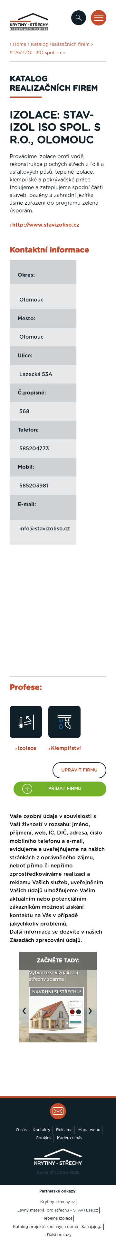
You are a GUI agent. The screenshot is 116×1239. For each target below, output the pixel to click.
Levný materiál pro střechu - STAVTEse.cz (57, 1210)
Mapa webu (89, 1130)
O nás (21, 1130)
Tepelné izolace (57, 1218)
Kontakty (41, 1130)
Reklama (64, 1130)
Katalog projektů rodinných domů (45, 1227)
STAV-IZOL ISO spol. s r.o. (38, 53)
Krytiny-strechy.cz (57, 1202)
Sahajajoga (92, 1227)
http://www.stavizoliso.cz (45, 225)
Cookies (43, 1138)
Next (91, 1014)
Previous (25, 1014)
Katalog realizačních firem (60, 44)
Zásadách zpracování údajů (45, 940)
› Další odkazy (58, 1235)
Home (19, 44)
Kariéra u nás (69, 1138)
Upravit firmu (79, 770)
